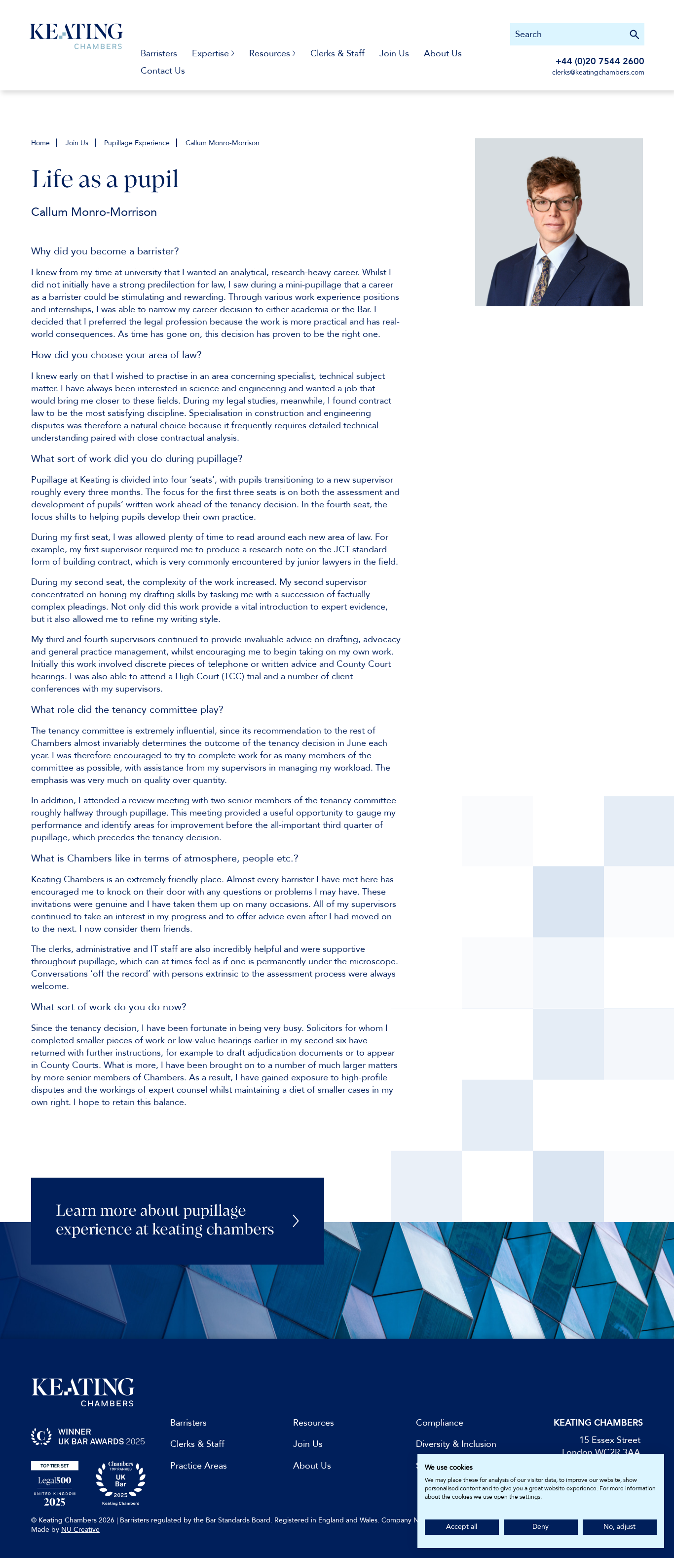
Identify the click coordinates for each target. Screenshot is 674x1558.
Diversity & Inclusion (456, 1444)
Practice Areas (198, 1466)
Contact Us (163, 71)
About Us (443, 53)
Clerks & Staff (337, 53)
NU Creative (80, 1529)
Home (40, 143)
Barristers (159, 53)
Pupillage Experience (137, 143)
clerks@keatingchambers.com (598, 72)
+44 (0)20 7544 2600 (600, 61)
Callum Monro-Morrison (223, 143)
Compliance (439, 1423)
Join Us (394, 53)
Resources (313, 1423)
